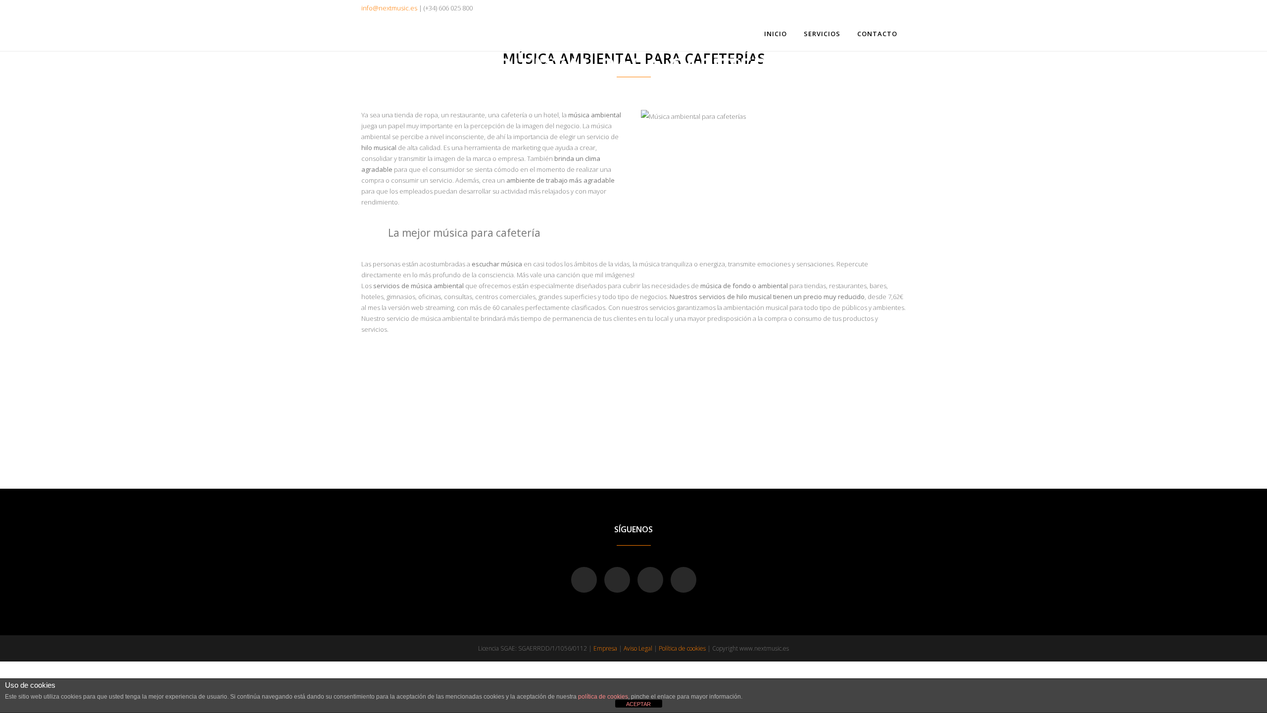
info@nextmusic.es (389, 7)
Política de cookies (682, 648)
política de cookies (603, 696)
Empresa (605, 648)
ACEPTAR (638, 704)
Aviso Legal (638, 648)
